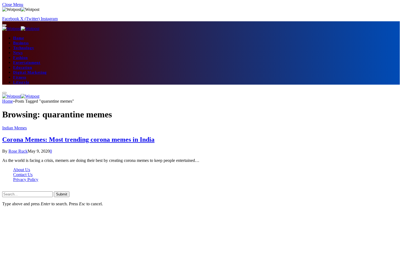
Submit (61, 194)
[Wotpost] (20, 28)
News (17, 53)
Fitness (19, 77)
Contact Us (23, 174)
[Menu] (4, 25)
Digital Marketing (30, 72)
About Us (21, 169)
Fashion (20, 58)
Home (18, 38)
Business (21, 43)
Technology (23, 48)
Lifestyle (21, 82)
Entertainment (26, 63)
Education (22, 68)
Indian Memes (14, 128)
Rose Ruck (18, 151)
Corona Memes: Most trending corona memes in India (78, 139)
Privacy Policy (25, 179)
